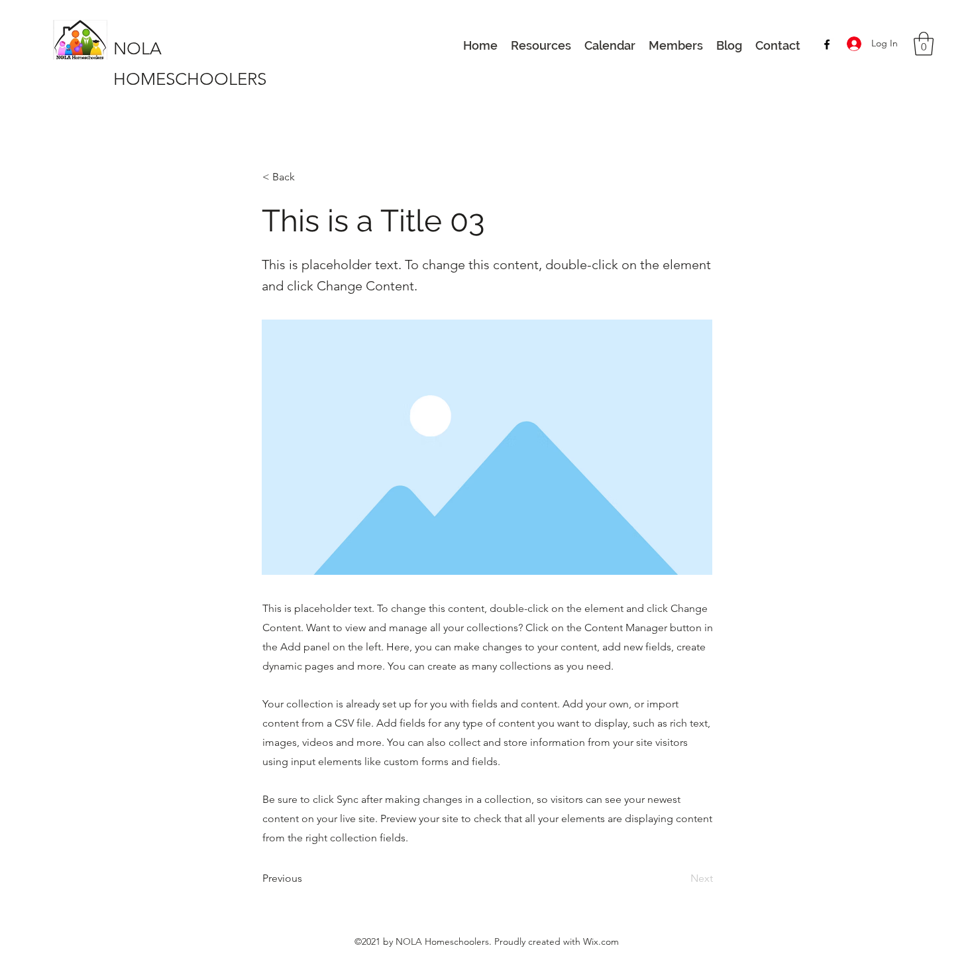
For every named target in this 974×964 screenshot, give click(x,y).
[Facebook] (827, 44)
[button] (924, 44)
